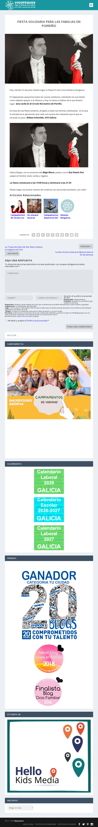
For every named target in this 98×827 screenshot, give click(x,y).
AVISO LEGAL (28, 824)
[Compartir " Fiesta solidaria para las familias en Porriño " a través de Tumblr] (47, 234)
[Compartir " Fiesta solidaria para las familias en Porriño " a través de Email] (71, 234)
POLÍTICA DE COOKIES (67, 824)
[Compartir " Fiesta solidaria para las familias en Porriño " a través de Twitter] (38, 234)
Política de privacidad (37, 320)
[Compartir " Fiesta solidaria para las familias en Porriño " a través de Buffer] (62, 234)
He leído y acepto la (28, 320)
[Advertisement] (49, 439)
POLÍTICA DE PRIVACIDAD (45, 824)
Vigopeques (19, 821)
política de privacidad (24, 316)
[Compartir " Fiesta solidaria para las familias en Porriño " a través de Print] (76, 234)
